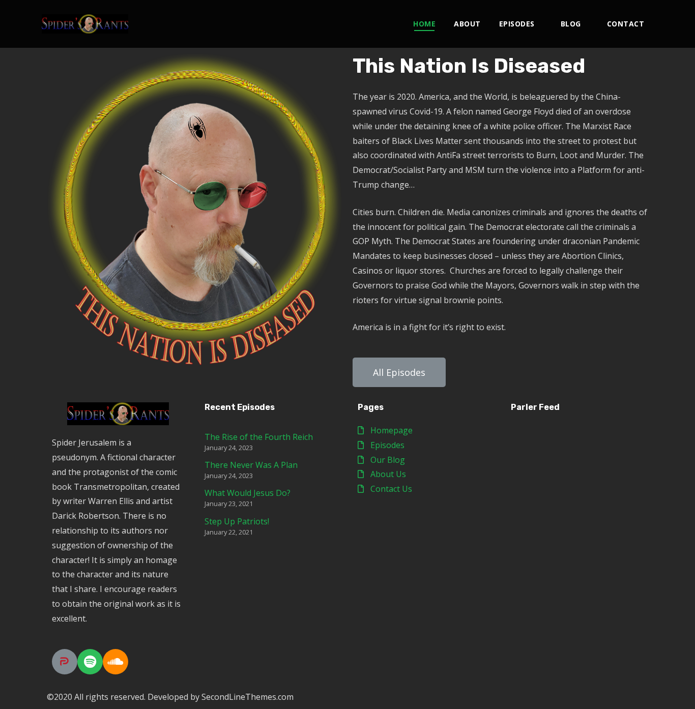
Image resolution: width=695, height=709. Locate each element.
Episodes (517, 23)
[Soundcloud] (115, 661)
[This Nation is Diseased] (85, 24)
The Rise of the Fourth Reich (259, 436)
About (467, 23)
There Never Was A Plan (251, 464)
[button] (399, 372)
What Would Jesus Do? (248, 492)
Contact (626, 23)
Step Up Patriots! (237, 521)
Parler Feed (535, 407)
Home (424, 23)
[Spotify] (90, 661)
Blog (571, 23)
